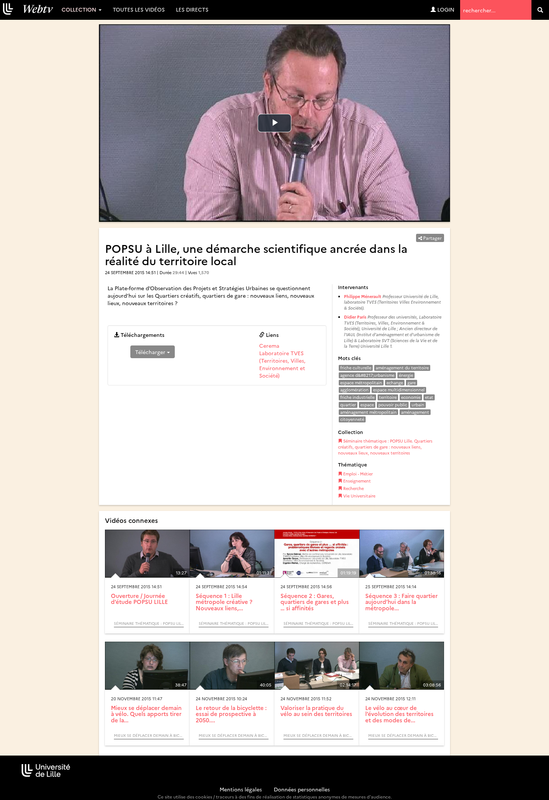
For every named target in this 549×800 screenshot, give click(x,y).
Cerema (269, 345)
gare (411, 382)
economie (411, 397)
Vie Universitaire (358, 496)
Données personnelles (302, 789)
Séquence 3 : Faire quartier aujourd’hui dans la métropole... (401, 602)
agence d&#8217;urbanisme (367, 375)
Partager (432, 238)
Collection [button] (80, 9)
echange (395, 382)
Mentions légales (241, 789)
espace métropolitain (361, 382)
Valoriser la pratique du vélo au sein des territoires (316, 711)
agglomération (354, 390)
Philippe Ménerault (363, 296)
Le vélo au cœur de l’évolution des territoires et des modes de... (399, 714)
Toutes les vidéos (139, 9)
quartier (348, 404)
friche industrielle (357, 397)
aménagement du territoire (402, 367)
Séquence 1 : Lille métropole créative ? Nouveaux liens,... (224, 602)
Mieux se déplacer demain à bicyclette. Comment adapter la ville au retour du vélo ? (149, 735)
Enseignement (356, 481)
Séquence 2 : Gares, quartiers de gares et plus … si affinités (314, 602)
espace (367, 404)
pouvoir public (392, 404)
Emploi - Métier (357, 474)
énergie (406, 375)
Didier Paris (355, 317)
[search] (540, 10)
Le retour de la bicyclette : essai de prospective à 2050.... (231, 714)
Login (445, 9)
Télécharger (151, 352)
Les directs (192, 9)
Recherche (353, 488)
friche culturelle (355, 367)
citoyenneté (352, 419)
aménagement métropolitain (368, 412)
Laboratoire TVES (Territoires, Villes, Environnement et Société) (282, 364)
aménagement (415, 412)
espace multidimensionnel (399, 390)
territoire (388, 397)
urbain (418, 404)
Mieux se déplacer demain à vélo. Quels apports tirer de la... (146, 714)
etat (429, 397)
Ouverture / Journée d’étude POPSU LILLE (139, 599)
